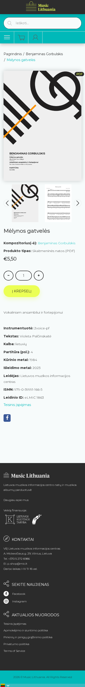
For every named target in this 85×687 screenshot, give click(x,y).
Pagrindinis (13, 54)
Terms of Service (14, 651)
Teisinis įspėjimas (17, 405)
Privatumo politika (16, 644)
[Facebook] (7, 418)
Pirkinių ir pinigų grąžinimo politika (28, 637)
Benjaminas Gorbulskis (44, 54)
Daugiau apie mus (16, 500)
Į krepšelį (21, 291)
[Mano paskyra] (35, 37)
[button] (5, 685)
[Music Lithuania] (41, 6)
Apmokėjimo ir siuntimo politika (26, 630)
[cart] (21, 37)
